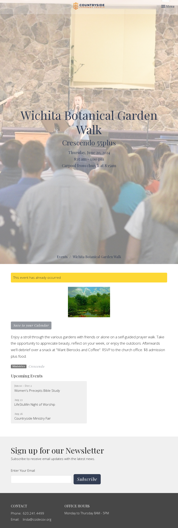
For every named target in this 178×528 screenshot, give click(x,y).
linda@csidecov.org (37, 519)
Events (62, 256)
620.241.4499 (33, 513)
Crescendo (36, 366)
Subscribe (87, 479)
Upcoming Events (27, 376)
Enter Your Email (23, 470)
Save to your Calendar (31, 325)
